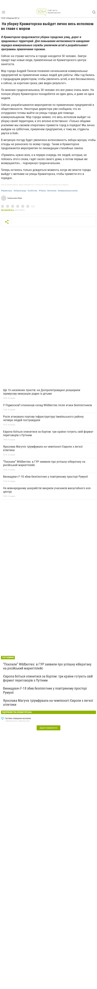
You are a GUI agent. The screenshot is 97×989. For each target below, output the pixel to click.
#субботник (32, 191)
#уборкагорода (20, 191)
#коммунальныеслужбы (68, 191)
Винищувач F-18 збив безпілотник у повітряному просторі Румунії (45, 476)
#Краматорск (6, 191)
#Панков (42, 191)
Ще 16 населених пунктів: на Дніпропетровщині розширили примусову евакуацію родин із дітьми (41, 391)
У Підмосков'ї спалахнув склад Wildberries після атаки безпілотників (47, 405)
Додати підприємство (48, 728)
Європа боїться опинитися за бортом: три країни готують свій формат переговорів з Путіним (48, 433)
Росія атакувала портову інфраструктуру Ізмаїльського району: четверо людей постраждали (43, 418)
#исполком (51, 191)
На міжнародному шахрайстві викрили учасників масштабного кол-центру (47, 489)
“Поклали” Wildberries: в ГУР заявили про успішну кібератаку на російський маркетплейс (44, 463)
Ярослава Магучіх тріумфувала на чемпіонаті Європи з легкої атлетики (42, 448)
